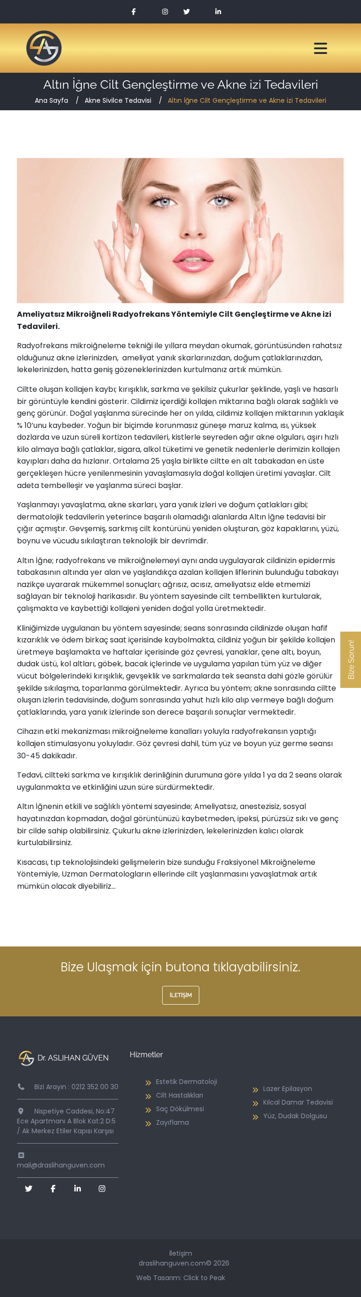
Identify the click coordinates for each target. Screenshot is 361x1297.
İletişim (181, 995)
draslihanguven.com (172, 1263)
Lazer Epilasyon (287, 1088)
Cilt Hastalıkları (179, 1095)
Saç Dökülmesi (180, 1109)
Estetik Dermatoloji (186, 1081)
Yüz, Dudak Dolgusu (295, 1116)
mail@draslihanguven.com (61, 1165)
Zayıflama (172, 1122)
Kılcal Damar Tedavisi (298, 1102)
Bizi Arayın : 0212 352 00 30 (76, 1086)
